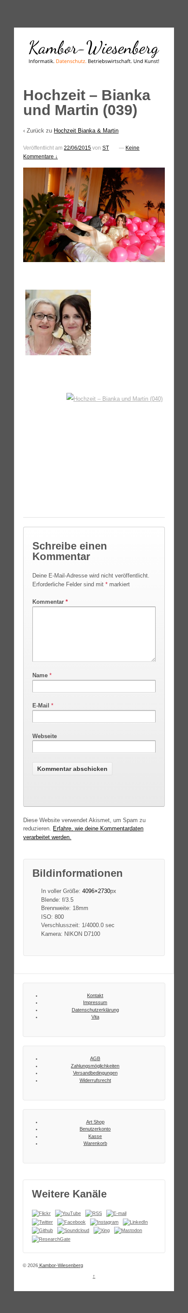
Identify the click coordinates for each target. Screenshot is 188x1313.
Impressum (95, 1002)
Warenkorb (95, 1143)
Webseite (44, 736)
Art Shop (95, 1121)
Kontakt (95, 995)
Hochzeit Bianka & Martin (86, 130)
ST (105, 148)
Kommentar (50, 602)
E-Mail (40, 705)
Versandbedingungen (95, 1072)
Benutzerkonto (95, 1128)
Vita (95, 1016)
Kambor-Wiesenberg (60, 1265)
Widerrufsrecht (95, 1080)
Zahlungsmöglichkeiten (95, 1065)
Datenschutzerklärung (95, 1009)
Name (40, 675)
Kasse (95, 1136)
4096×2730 (96, 891)
